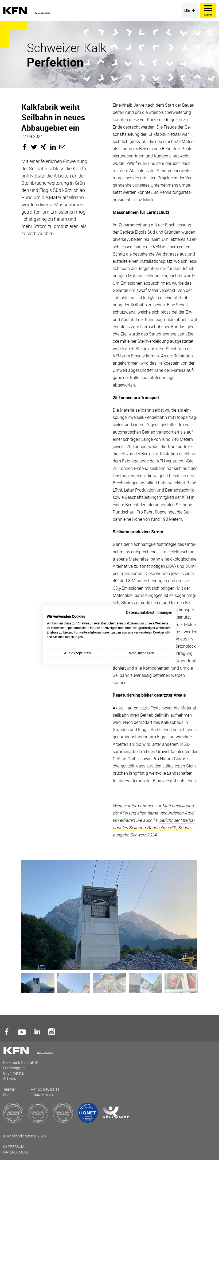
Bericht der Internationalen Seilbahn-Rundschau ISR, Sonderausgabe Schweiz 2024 (154, 827)
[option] (108, 915)
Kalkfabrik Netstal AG (27, 10)
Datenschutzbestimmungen (149, 612)
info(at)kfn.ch (42, 1094)
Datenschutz (16, 1152)
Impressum (13, 1146)
